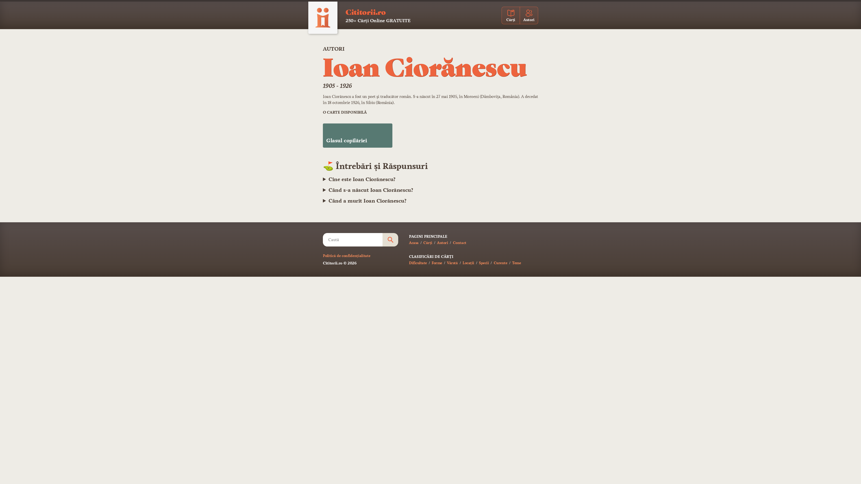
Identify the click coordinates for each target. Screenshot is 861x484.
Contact (459, 243)
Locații (468, 263)
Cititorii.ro (366, 12)
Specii (484, 263)
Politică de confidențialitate (346, 256)
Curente (500, 263)
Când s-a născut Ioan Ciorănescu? (370, 190)
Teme (516, 263)
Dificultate (418, 263)
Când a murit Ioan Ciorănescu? (367, 200)
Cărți (427, 243)
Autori (333, 48)
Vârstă (452, 263)
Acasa (414, 243)
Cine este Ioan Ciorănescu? (362, 179)
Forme (437, 263)
